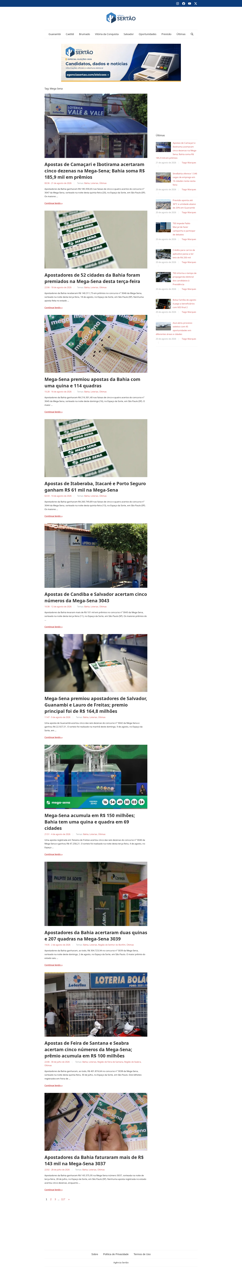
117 (63, 1199)
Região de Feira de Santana (110, 1061)
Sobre (94, 1254)
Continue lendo (52, 203)
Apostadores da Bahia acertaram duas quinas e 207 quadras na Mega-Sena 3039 (95, 935)
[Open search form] (192, 34)
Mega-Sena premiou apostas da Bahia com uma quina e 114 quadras (92, 382)
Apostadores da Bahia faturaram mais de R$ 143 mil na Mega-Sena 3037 (94, 1160)
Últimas (181, 34)
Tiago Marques (189, 162)
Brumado (84, 34)
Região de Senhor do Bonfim (112, 944)
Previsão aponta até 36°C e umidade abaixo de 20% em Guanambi (184, 204)
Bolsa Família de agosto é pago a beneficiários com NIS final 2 (184, 303)
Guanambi (55, 34)
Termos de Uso (142, 1254)
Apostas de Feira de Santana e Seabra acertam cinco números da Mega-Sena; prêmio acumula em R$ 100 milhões (88, 1049)
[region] (177, 107)
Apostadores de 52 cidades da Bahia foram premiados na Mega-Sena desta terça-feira (92, 278)
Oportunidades (147, 34)
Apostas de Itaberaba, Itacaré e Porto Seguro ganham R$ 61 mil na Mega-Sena (95, 486)
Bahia (87, 183)
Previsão (166, 34)
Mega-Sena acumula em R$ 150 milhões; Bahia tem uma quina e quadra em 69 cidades (89, 821)
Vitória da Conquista (107, 34)
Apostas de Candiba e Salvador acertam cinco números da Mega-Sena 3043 (95, 597)
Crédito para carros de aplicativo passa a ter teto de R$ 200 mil (184, 254)
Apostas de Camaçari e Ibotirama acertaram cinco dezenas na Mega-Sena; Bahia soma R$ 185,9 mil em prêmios (94, 170)
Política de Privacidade (116, 1254)
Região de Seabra (132, 1061)
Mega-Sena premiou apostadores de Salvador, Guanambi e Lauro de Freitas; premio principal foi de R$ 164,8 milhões (95, 704)
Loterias (94, 183)
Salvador (129, 34)
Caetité (70, 34)
